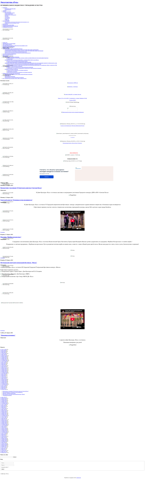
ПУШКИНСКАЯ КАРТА (8, 27)
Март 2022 (4, 409)
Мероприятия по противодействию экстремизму (14, 77)
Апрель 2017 (4, 450)
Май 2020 (4, 426)
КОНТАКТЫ (5, 24)
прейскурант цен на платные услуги (12, 23)
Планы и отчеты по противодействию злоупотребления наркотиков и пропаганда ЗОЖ (24, 64)
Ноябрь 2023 (4, 382)
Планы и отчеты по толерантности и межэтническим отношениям (20, 67)
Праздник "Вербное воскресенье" (10, 237)
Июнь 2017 (4, 448)
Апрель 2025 (4, 365)
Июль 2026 (4, 350)
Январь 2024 (4, 380)
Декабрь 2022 (4, 400)
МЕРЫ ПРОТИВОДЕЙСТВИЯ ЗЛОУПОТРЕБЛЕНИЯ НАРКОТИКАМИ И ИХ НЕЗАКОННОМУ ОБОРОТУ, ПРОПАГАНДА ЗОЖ (31, 63)
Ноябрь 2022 (4, 401)
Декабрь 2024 (4, 369)
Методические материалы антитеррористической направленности (18, 52)
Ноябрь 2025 (4, 358)
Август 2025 (4, 361)
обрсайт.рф (78, 477)
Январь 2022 (4, 411)
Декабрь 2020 (4, 421)
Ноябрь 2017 (4, 446)
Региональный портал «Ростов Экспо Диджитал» (72, 143)
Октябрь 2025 (4, 359)
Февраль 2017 (4, 452)
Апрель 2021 (4, 417)
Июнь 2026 (4, 351)
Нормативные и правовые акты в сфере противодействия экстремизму (18, 74)
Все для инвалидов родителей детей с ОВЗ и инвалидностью (14, 78)
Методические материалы (10, 76)
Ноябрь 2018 (4, 440)
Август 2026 (4, 349)
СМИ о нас (7, 19)
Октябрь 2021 (4, 414)
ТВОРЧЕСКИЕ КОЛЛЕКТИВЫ (9, 43)
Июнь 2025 (4, 363)
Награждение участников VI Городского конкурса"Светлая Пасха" (21, 188)
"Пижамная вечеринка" (7, 335)
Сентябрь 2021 (4, 415)
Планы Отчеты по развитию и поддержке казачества (17, 70)
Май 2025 (4, 364)
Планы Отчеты (8, 75)
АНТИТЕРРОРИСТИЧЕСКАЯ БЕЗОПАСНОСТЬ (12, 48)
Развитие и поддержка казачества (11, 69)
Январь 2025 (4, 368)
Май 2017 (4, 449)
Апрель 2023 (4, 389)
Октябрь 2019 (4, 431)
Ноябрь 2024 (4, 370)
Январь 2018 (4, 445)
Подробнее (2, 232)
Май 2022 (4, 407)
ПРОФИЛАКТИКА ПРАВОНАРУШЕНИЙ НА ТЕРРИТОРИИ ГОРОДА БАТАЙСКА (22, 60)
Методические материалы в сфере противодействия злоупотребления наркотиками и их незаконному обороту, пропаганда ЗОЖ (32, 65)
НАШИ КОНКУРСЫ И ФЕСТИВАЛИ (10, 26)
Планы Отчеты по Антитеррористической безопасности (16, 51)
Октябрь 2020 (4, 423)
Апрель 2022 (4, 408)
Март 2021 (4, 418)
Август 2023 (4, 385)
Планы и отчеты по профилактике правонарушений (17, 61)
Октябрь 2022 (4, 402)
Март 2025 (4, 366)
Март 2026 (4, 354)
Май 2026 (4, 352)
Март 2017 (4, 451)
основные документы (7, 11)
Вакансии (7, 18)
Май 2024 (4, 376)
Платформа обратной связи (10, 8)
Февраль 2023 (4, 398)
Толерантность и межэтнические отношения (13, 66)
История (6, 15)
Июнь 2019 (4, 434)
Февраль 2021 (4, 419)
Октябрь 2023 (4, 383)
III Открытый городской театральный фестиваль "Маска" (18, 262)
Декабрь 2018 (4, 439)
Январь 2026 (4, 356)
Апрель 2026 (4, 353)
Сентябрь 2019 (4, 432)
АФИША (4, 10)
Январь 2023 (4, 399)
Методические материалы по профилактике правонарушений (19, 62)
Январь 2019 (4, 438)
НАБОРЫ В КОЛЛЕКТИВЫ (8, 25)
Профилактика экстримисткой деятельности (11, 73)
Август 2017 (4, 447)
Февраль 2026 (4, 355)
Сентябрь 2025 (4, 360)
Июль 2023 (4, 386)
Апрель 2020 (4, 427)
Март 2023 (4, 397)
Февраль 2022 (4, 410)
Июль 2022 (4, 405)
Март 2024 (4, 378)
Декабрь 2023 (4, 381)
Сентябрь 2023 (4, 384)
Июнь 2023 (4, 387)
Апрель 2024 (4, 377)
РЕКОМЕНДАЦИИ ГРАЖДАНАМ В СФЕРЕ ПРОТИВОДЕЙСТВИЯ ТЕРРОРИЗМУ (22, 49)
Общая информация (9, 13)
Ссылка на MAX (72, 100)
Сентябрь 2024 (4, 372)
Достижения (7, 17)
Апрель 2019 (4, 436)
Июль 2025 (4, 362)
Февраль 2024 (4, 379)
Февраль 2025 (4, 367)
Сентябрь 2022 (4, 403)
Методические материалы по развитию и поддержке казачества (19, 72)
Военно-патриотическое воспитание (12, 56)
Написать (47, 176)
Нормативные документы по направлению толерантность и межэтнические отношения (24, 68)
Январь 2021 (4, 420)
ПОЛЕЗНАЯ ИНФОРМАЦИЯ (9, 46)
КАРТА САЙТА (6, 47)
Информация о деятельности (10, 14)
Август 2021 (4, 416)
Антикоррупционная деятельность (9, 53)
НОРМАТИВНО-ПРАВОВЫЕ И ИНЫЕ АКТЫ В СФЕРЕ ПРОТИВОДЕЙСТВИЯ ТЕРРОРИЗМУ (24, 50)
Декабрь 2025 (4, 357)
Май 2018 (4, 442)
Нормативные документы (12, 71)
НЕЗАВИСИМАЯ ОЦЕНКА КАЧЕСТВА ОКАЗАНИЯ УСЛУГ (15, 45)
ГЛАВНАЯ (5, 7)
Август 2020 (4, 425)
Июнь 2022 (4, 406)
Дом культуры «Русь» (9, 2)
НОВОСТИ (5, 42)
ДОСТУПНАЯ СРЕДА (7, 44)
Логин (2, 462)
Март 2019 (4, 437)
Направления (5, 55)
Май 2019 (4, 435)
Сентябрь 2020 (4, 424)
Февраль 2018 (4, 444)
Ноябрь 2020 (4, 422)
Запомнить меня (4, 467)
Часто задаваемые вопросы (8, 54)
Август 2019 (4, 433)
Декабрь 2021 (4, 412)
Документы (7, 16)
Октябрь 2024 (4, 371)
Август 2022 (4, 404)
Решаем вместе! (8, 9)
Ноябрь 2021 (4, 413)
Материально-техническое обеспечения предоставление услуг (17, 22)
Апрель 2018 (4, 443)
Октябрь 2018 (4, 441)
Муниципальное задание (10, 12)
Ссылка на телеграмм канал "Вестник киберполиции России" (72, 125)
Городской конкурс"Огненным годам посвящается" (16, 200)
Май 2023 (4, 388)
